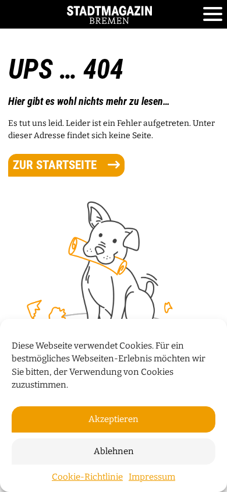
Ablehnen (114, 451)
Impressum (152, 477)
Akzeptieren (113, 419)
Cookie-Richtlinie (87, 477)
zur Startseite (56, 165)
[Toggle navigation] (213, 14)
